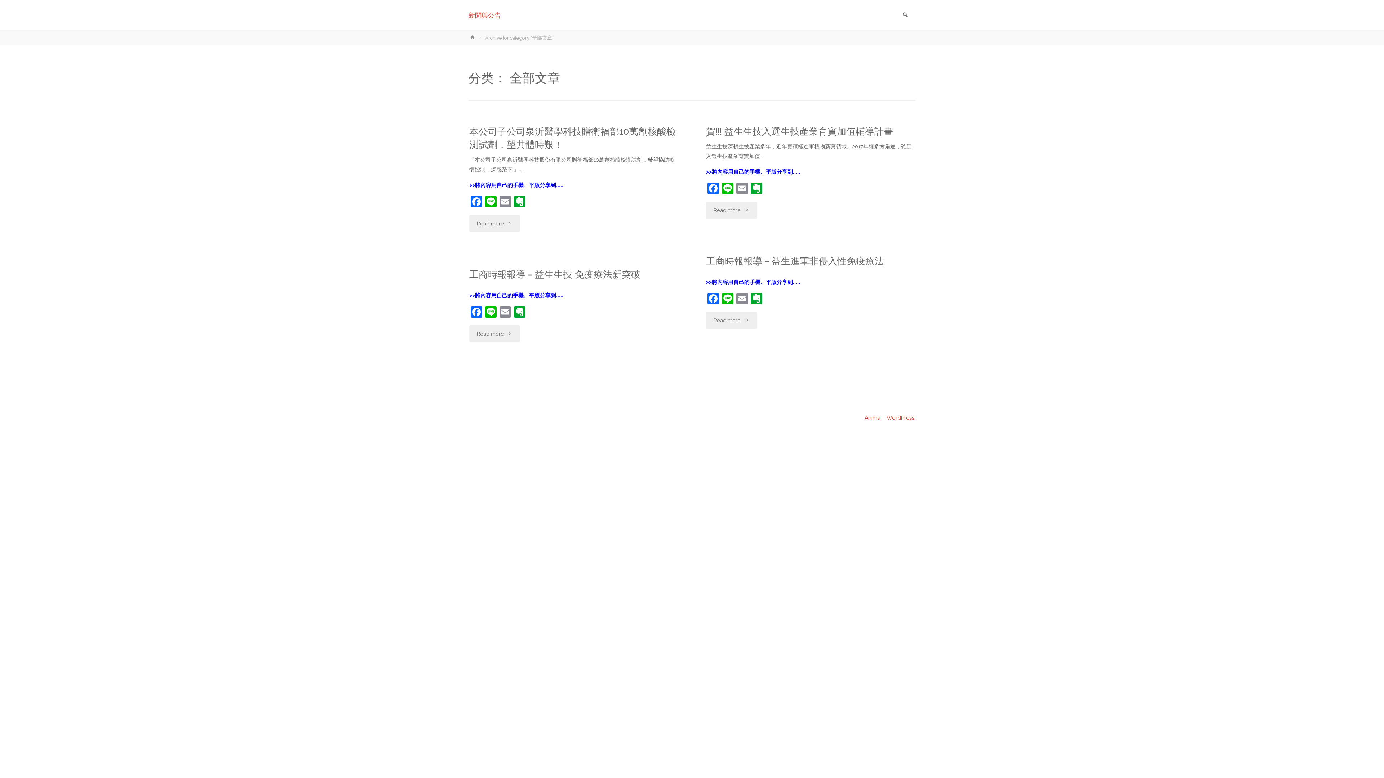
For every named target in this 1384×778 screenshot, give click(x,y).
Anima (871, 418)
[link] (905, 15)
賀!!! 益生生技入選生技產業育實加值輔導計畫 (799, 131)
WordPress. (901, 418)
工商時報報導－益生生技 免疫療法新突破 (554, 274)
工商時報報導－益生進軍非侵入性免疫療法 (795, 261)
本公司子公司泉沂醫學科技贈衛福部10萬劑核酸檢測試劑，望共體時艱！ (572, 138)
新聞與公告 (485, 15)
